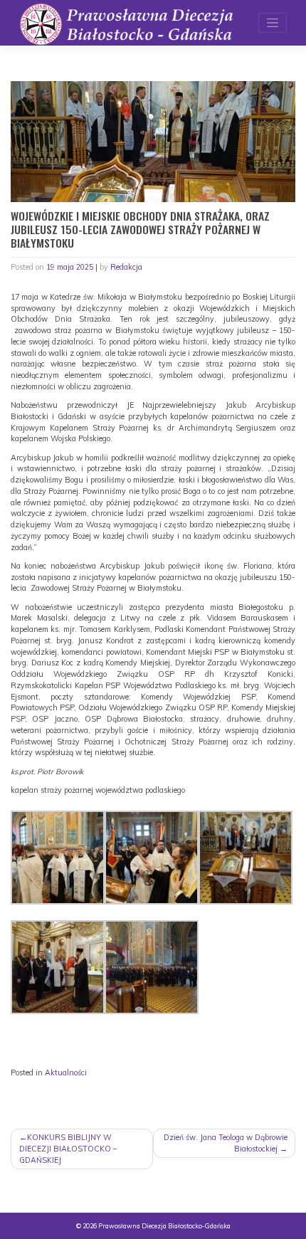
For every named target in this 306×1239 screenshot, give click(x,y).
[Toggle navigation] (272, 23)
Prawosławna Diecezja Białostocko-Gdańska (164, 1226)
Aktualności (66, 1072)
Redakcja (126, 267)
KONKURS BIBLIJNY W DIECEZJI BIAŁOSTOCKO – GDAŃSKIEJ (68, 1148)
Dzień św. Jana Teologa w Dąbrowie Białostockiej (225, 1143)
